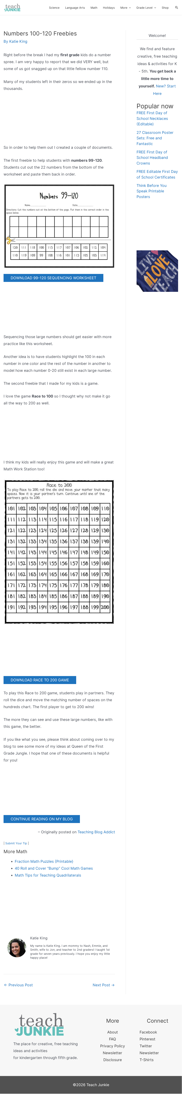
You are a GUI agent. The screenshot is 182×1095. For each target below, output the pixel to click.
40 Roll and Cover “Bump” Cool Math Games (54, 868)
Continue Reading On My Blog (42, 819)
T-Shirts (147, 1060)
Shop (165, 7)
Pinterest (147, 1039)
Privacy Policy (112, 1046)
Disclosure (112, 1060)
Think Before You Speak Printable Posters (152, 191)
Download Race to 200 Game (40, 680)
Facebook (148, 1032)
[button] (129, 8)
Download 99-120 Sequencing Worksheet (53, 278)
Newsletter (112, 1053)
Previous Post (18, 985)
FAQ (112, 1039)
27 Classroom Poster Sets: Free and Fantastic (155, 138)
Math (94, 7)
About (112, 1032)
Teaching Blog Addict (96, 832)
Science (54, 7)
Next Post (104, 985)
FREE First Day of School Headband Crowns (152, 157)
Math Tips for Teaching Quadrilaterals (48, 875)
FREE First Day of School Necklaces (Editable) (152, 118)
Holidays (109, 7)
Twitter (146, 1046)
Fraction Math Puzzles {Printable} (44, 861)
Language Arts (75, 7)
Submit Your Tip (16, 843)
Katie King (38, 938)
